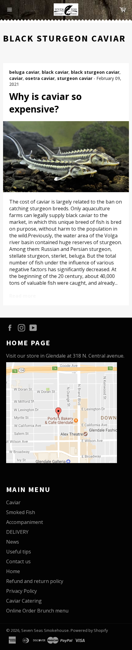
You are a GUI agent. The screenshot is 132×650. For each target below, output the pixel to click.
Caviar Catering (24, 600)
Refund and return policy (34, 581)
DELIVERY (17, 532)
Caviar (13, 502)
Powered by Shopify (89, 630)
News (12, 541)
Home (13, 571)
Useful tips (18, 551)
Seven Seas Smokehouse (45, 630)
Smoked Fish (20, 512)
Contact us (18, 561)
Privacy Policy (21, 591)
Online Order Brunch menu (37, 610)
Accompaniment (24, 522)
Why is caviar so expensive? (45, 102)
